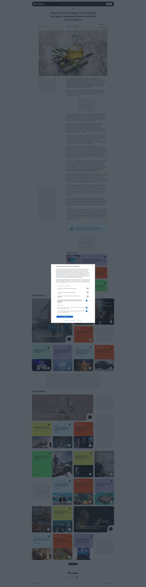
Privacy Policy (79, 320)
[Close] (93, 266)
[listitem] (73, 286)
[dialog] (73, 293)
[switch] (87, 288)
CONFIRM (65, 316)
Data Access (73, 320)
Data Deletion (66, 320)
